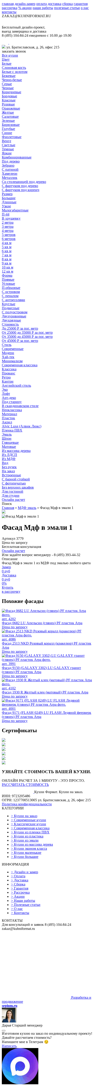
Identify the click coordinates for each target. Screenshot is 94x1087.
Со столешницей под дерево (24, 182)
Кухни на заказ (24, 816)
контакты (9, 12)
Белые (6, 63)
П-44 (5, 214)
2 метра (7, 222)
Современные (13, 349)
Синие (7, 133)
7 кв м (6, 255)
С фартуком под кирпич (20, 190)
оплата (41, 4)
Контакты (20, 913)
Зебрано (8, 165)
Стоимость (10, 324)
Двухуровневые (14, 316)
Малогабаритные (15, 210)
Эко (5, 389)
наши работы (43, 8)
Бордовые (9, 96)
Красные (9, 100)
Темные (8, 149)
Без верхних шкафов (18, 487)
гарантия (81, 4)
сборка (67, 4)
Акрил (7, 422)
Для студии (10, 495)
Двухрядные (11, 320)
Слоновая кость (14, 68)
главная (8, 4)
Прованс (8, 373)
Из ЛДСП (9, 455)
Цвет (6, 59)
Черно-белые (12, 80)
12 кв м (7, 271)
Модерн (8, 353)
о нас (85, 8)
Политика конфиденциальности (27, 804)
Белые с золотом (14, 72)
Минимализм (12, 361)
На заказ (8, 471)
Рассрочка (20, 892)
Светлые (8, 145)
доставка (54, 4)
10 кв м (7, 267)
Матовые (9, 447)
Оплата (18, 876)
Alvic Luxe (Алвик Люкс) (21, 426)
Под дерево (11, 161)
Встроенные (11, 475)
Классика (9, 369)
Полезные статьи (25, 905)
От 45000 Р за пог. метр (20, 341)
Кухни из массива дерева (32, 844)
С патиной (10, 169)
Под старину (12, 402)
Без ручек (9, 467)
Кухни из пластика (27, 836)
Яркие (7, 153)
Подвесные (10, 308)
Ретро (6, 377)
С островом (11, 292)
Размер (7, 194)
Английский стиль (16, 385)
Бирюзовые (11, 125)
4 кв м (6, 243)
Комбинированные (16, 157)
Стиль (6, 345)
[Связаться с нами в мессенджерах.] (20, 1083)
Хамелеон (9, 173)
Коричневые (11, 92)
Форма (7, 275)
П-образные (11, 288)
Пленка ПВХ (12, 430)
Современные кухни (28, 820)
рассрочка (9, 8)
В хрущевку (11, 218)
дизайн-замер (25, 4)
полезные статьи (67, 8)
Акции (18, 896)
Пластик (8, 418)
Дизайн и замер (24, 872)
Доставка (19, 880)
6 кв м (6, 251)
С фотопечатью (14, 483)
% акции (25, 8)
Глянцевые (10, 442)
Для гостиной (12, 491)
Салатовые (10, 116)
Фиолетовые (11, 137)
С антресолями (13, 300)
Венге (6, 141)
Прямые (8, 279)
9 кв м (6, 263)
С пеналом (10, 296)
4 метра (7, 231)
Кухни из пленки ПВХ (30, 832)
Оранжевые (11, 108)
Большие (9, 198)
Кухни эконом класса (29, 848)
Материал (9, 414)
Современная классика (19, 365)
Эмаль (7, 434)
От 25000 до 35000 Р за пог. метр (27, 332)
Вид (5, 463)
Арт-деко (9, 398)
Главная (8, 508)
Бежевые (9, 76)
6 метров (9, 239)
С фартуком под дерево (20, 186)
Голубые (8, 129)
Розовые (8, 104)
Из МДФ (9, 459)
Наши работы (23, 900)
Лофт (6, 394)
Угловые (8, 284)
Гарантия (19, 888)
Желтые (8, 112)
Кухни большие (24, 857)
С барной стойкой (16, 479)
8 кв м (6, 259)
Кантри (7, 381)
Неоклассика (12, 410)
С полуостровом (14, 312)
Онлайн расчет (13, 500)
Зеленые (8, 120)
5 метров (9, 235)
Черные (8, 88)
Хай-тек (8, 357)
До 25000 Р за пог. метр (20, 328)
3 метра (7, 226)
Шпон (6, 438)
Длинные (9, 202)
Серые (7, 84)
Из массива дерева (16, 451)
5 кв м (6, 247)
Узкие (6, 206)
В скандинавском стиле (20, 406)
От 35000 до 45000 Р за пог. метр (27, 336)
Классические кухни (28, 824)
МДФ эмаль (27, 508)
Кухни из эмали (25, 840)
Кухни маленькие (26, 852)
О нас (17, 909)
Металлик (9, 178)
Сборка (18, 884)
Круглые (8, 304)
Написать (9, 1046)
